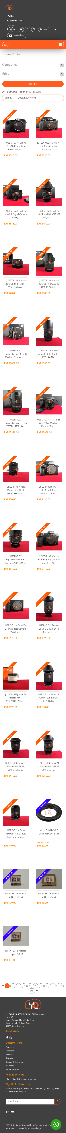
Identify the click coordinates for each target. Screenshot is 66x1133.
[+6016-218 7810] (14, 29)
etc (29, 1128)
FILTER (33, 84)
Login (44, 29)
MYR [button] (53, 30)
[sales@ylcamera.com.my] (21, 29)
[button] (8, 29)
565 (31, 991)
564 (60, 986)
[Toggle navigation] (60, 44)
